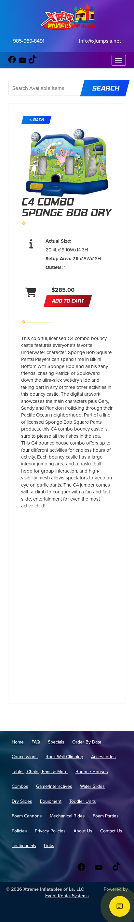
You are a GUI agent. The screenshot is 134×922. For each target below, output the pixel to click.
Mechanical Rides (67, 816)
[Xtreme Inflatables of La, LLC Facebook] (12, 61)
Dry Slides (22, 801)
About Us (83, 831)
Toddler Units (82, 801)
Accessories (103, 756)
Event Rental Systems (67, 895)
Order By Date (86, 742)
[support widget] (119, 906)
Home (18, 742)
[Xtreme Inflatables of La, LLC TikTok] (32, 61)
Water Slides (92, 786)
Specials (56, 742)
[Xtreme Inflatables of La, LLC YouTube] (22, 61)
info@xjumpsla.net (100, 41)
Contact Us (111, 831)
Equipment (50, 801)
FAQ (36, 742)
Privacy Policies (50, 831)
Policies (19, 831)
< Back (36, 119)
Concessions (25, 756)
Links (49, 845)
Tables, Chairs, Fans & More (40, 771)
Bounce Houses (91, 771)
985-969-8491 (28, 41)
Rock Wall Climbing (64, 756)
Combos (20, 786)
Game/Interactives (54, 786)
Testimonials (24, 845)
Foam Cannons (27, 816)
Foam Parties (106, 816)
